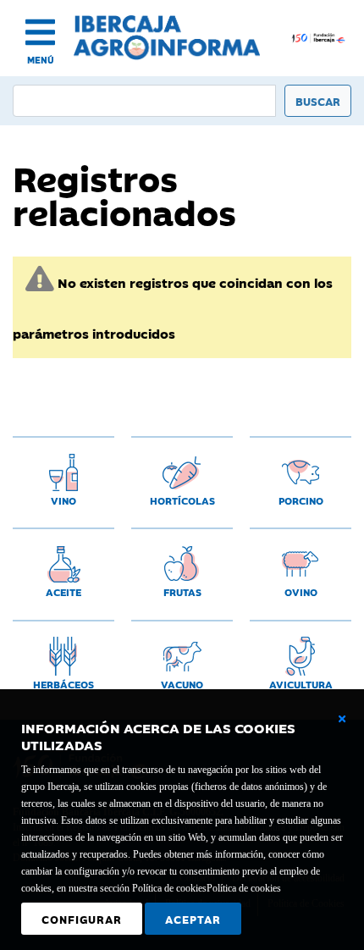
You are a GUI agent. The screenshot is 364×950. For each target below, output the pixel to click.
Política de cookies (244, 888)
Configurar (81, 918)
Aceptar (193, 918)
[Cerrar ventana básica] (342, 719)
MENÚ (40, 59)
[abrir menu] (40, 32)
